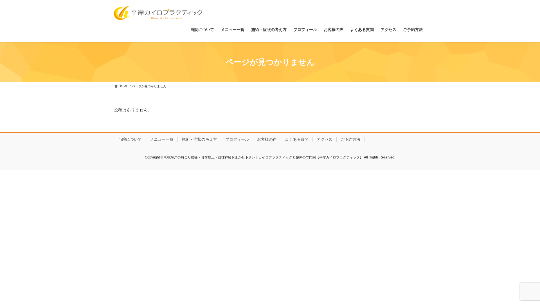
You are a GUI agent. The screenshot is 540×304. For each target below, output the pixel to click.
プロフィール (237, 139)
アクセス (324, 139)
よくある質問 (297, 139)
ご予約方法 (350, 139)
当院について (130, 139)
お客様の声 (267, 139)
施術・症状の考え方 (199, 139)
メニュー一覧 (162, 139)
